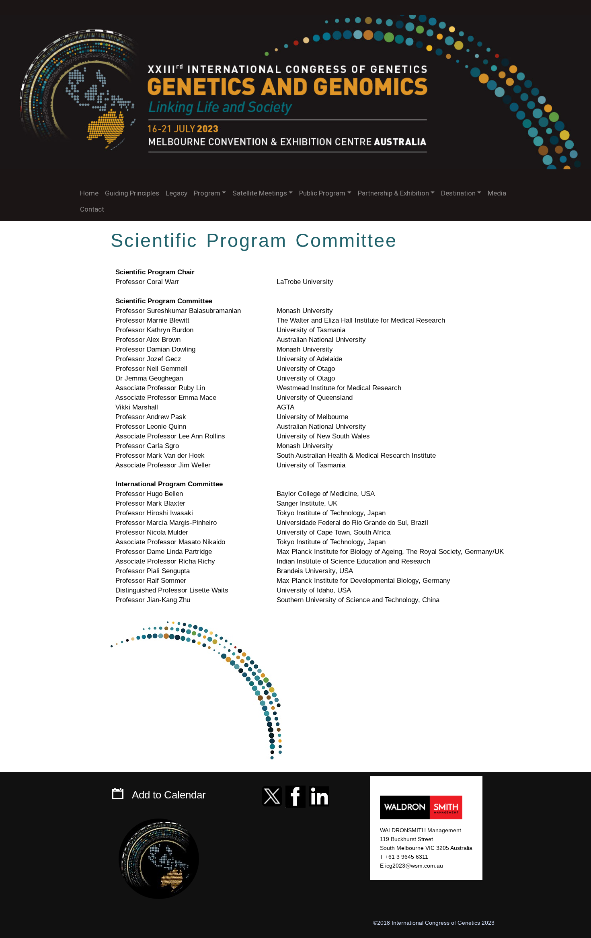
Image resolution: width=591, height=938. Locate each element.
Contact (92, 209)
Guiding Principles (132, 193)
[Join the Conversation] (272, 794)
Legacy (176, 193)
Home (89, 193)
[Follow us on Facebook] (295, 794)
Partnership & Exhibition (393, 193)
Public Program (322, 193)
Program (207, 193)
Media (497, 193)
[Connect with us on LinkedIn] (319, 794)
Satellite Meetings (259, 193)
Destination (458, 193)
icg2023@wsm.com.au (414, 865)
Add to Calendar (169, 795)
